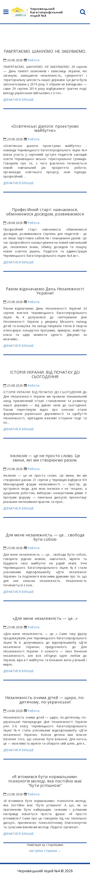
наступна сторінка (45, 851)
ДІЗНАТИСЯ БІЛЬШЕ (18, 99)
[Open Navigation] (6, 13)
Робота (33, 60)
